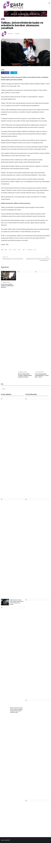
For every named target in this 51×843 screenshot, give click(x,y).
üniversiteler (29, 249)
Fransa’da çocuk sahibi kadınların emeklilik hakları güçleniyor (7, 286)
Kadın (3, 19)
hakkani (14, 249)
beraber (5, 249)
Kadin (19, 249)
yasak (35, 249)
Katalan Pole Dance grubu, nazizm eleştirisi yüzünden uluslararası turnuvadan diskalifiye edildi (16, 710)
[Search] (48, 389)
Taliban (23, 249)
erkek (10, 249)
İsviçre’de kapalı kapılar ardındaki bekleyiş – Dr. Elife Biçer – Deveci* (42, 375)
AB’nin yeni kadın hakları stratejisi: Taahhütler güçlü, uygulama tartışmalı (25, 375)
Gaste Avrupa (10, 33)
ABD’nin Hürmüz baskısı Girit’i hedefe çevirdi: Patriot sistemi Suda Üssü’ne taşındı (16, 602)
